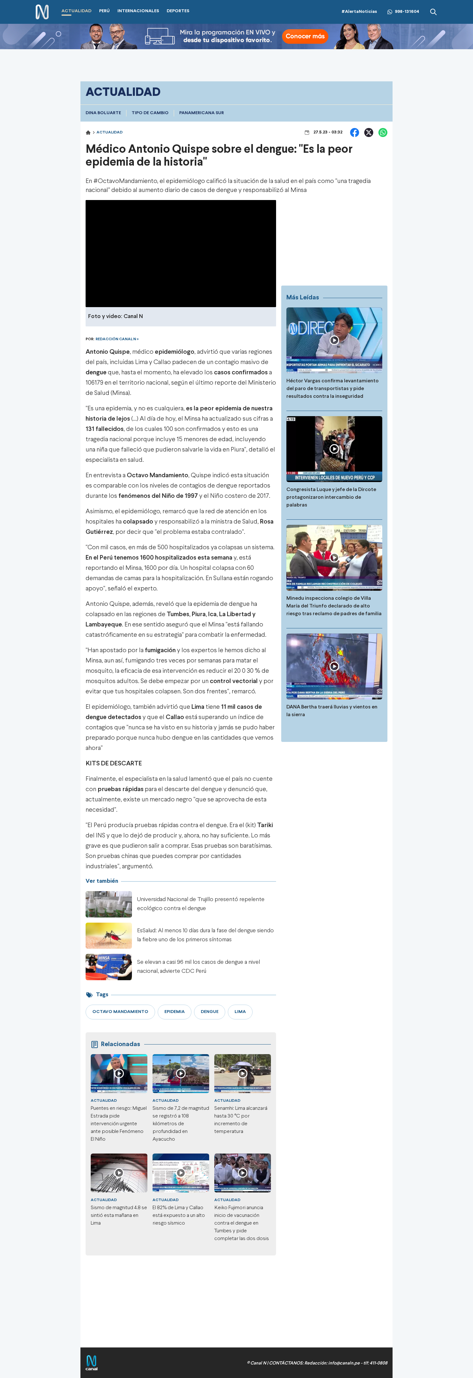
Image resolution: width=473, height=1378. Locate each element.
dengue (96, 373)
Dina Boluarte (103, 113)
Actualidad (110, 132)
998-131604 (407, 12)
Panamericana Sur (201, 113)
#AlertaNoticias (359, 12)
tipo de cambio (150, 113)
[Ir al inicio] (42, 12)
